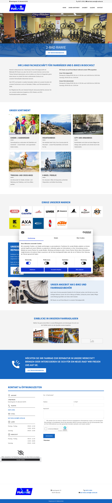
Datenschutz (60, 501)
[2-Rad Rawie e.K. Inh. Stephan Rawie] (24, 491)
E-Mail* (76, 402)
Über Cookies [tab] (81, 238)
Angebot (84, 7)
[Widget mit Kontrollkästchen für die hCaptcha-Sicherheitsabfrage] (55, 429)
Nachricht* (46, 408)
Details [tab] (56, 238)
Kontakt (100, 7)
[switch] (46, 263)
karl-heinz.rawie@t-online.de (95, 1)
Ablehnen (32, 269)
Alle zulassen (79, 269)
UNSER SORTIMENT (74, 7)
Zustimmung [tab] (31, 238)
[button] (56, 53)
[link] (21, 452)
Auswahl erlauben (56, 269)
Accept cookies (21, 459)
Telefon (45, 402)
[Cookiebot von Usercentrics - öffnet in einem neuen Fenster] (84, 232)
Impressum (52, 501)
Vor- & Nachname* (48, 395)
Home (64, 7)
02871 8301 (81, 1)
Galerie (92, 7)
